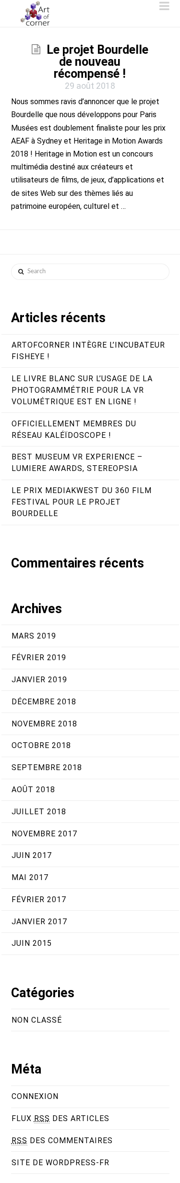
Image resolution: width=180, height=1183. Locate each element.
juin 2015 (32, 943)
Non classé (37, 1020)
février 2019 (39, 657)
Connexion (35, 1096)
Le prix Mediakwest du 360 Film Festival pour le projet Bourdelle (82, 502)
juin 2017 (32, 855)
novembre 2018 (44, 723)
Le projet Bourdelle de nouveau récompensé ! (97, 62)
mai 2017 (30, 877)
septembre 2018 (47, 767)
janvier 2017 (39, 921)
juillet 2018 (39, 811)
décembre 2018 (44, 701)
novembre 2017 (44, 833)
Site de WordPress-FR (60, 1162)
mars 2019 (34, 635)
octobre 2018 (41, 745)
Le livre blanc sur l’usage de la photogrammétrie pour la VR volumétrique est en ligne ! (82, 390)
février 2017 (39, 899)
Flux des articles (60, 1118)
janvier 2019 (39, 679)
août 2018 (33, 789)
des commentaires (62, 1140)
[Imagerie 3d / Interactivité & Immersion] (35, 13)
